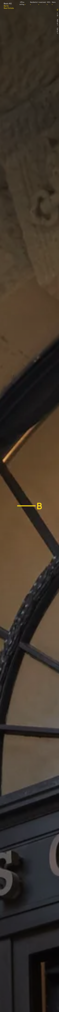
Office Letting (21, 3)
